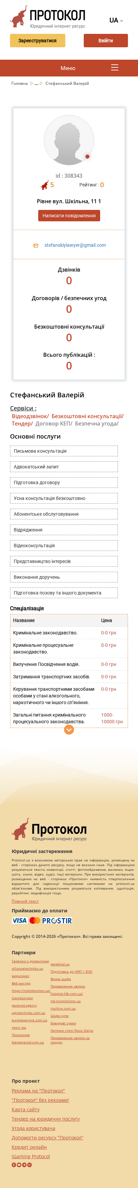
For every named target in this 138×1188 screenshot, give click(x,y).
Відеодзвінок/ (30, 416)
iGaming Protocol (31, 1156)
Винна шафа (61, 979)
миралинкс (20, 976)
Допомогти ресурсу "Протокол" (47, 1137)
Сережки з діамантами (30, 961)
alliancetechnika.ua (27, 968)
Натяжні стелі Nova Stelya (72, 1030)
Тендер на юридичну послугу (46, 1119)
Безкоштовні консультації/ (88, 416)
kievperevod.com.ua (28, 1042)
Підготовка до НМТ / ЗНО (71, 971)
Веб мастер (21, 983)
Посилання (21, 1035)
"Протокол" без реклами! (40, 1100)
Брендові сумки (63, 1023)
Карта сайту (26, 1109)
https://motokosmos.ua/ (31, 990)
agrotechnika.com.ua (28, 1013)
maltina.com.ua (63, 1008)
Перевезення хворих (68, 986)
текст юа (19, 1027)
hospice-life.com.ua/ (67, 994)
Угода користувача (33, 1128)
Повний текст (25, 901)
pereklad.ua (60, 964)
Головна (20, 83)
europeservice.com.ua (29, 1020)
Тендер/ (22, 423)
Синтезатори (22, 998)
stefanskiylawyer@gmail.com (75, 245)
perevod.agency (24, 1005)
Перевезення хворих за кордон (70, 1040)
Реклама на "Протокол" (38, 1090)
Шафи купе (60, 1016)
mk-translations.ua (66, 1001)
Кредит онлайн (29, 1147)
